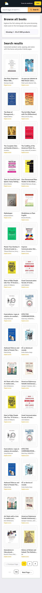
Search (35, 10)
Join (37, 3)
